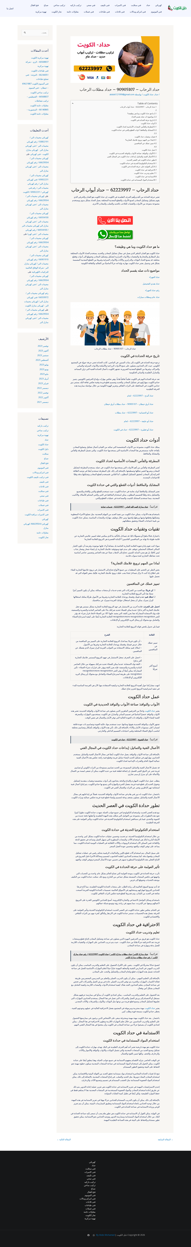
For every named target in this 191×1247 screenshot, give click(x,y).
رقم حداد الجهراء (152, 290)
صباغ (46, 5)
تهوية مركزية (40, 11)
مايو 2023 (44, 374)
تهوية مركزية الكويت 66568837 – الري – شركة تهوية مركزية (37, 61)
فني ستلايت (136, 5)
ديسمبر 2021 (42, 402)
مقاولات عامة (73, 11)
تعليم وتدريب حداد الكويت (144, 173)
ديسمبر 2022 (42, 388)
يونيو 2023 (43, 369)
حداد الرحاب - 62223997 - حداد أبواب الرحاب (137, 107)
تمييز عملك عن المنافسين (144, 143)
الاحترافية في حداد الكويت (145, 170)
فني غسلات (89, 11)
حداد (148, 5)
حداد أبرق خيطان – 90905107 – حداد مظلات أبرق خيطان (128, 404)
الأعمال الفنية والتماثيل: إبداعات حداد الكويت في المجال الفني (130, 156)
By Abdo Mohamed (105, 1235)
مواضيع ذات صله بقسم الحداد (142, 116)
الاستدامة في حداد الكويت (145, 176)
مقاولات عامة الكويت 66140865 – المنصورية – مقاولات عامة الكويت (37, 109)
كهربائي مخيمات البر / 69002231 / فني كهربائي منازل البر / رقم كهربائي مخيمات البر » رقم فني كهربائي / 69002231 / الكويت (35, 183)
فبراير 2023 (43, 383)
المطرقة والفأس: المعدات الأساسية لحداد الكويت (135, 126)
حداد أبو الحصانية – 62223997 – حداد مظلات (134, 412)
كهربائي (158, 5)
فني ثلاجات (120, 11)
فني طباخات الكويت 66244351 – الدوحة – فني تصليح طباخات (37, 74)
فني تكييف (105, 5)
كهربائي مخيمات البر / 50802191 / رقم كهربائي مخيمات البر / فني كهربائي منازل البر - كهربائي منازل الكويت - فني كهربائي (36, 146)
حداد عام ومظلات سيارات (148, 297)
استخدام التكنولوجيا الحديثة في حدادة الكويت (137, 163)
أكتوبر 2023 (43, 350)
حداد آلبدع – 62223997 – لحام (140, 395)
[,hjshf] (94, 1235)
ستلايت (45, 453)
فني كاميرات (120, 5)
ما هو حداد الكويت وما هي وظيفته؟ (140, 113)
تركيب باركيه (75, 5)
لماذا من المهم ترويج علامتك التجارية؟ (139, 140)
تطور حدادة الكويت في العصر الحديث (141, 160)
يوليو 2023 (43, 364)
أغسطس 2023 (42, 360)
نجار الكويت (57, 11)
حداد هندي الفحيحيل (151, 283)
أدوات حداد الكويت (148, 123)
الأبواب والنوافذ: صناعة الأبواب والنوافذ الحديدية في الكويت (131, 153)
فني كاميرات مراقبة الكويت (36, 514)
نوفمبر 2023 (43, 346)
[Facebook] (88, 1235)
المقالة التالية (64, 1139)
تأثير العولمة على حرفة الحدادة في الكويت (137, 166)
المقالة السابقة (165, 1139)
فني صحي (91, 5)
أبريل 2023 (43, 378)
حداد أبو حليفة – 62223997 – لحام (138, 421)
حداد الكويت (148, 94)
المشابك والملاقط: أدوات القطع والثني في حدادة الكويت (132, 130)
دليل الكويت (43, 449)
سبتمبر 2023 (42, 355)
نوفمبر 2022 (43, 392)
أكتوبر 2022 (43, 397)
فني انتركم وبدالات (138, 11)
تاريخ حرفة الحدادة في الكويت (142, 120)
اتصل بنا (10, 8)
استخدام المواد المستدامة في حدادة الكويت (137, 180)
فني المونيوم (156, 11)
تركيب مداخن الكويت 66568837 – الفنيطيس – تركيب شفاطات (37, 96)
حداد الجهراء (154, 277)
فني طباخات (104, 11)
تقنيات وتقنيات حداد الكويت (145, 136)
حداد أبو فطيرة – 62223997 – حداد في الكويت (133, 429)
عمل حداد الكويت (148, 150)
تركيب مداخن (59, 5)
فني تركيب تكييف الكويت (37, 477)
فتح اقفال (34, 5)
